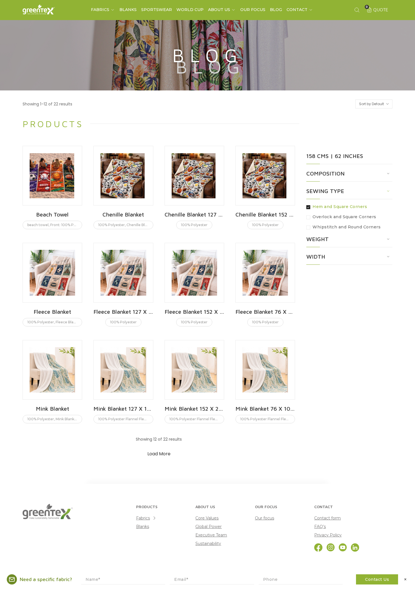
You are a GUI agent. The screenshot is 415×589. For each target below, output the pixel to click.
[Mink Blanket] (52, 370)
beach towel (38, 225)
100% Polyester (111, 225)
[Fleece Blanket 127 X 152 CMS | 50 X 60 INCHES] (123, 272)
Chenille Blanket (123, 214)
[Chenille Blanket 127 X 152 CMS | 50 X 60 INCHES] (194, 175)
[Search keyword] (357, 10)
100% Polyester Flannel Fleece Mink (129, 419)
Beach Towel (52, 214)
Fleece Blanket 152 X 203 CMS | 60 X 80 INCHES (194, 311)
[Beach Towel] (52, 175)
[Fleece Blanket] (52, 272)
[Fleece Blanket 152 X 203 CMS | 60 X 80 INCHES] (194, 272)
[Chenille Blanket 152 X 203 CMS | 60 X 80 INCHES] (265, 175)
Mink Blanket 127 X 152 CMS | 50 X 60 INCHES (123, 408)
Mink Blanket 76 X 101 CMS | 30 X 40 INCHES (265, 408)
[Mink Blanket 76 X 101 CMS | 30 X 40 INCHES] (265, 370)
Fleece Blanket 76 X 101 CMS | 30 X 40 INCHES (265, 311)
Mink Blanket (52, 408)
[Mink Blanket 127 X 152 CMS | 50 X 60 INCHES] (123, 370)
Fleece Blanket (52, 311)
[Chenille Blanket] (123, 175)
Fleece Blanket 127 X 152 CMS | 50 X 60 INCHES (123, 311)
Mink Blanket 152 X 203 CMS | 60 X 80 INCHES (194, 408)
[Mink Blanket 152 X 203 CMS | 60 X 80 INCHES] (194, 370)
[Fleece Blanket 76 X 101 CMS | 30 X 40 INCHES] (265, 272)
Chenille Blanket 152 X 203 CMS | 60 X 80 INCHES (265, 214)
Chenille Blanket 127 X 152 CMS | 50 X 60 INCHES (194, 214)
